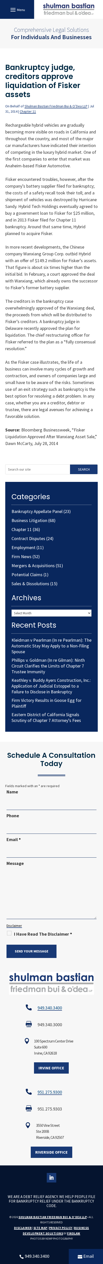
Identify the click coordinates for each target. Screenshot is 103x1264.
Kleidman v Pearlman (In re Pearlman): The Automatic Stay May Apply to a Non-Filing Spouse (52, 645)
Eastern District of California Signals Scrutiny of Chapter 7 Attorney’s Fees (46, 717)
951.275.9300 (50, 1092)
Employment (24, 547)
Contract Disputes (28, 538)
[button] (17, 10)
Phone (12, 816)
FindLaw (73, 1233)
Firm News (22, 556)
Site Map (40, 1228)
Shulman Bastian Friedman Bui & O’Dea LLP (56, 106)
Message (15, 863)
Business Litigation (29, 520)
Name (12, 792)
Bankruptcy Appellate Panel (37, 511)
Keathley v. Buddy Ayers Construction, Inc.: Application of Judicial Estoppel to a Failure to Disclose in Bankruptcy (51, 686)
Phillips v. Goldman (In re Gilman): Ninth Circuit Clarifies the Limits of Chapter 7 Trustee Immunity (48, 666)
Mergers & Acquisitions (33, 565)
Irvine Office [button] (51, 1067)
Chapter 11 (28, 111)
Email (13, 839)
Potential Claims (27, 574)
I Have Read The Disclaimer (43, 934)
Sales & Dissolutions (30, 583)
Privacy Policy (60, 1228)
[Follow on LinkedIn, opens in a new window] (51, 1177)
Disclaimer (14, 925)
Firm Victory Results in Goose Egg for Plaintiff (47, 703)
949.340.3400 (50, 1008)
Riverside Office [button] (51, 1152)
